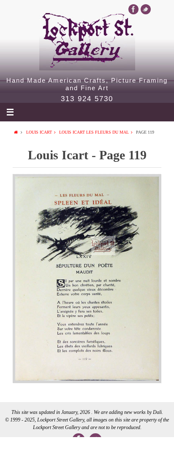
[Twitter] (146, 9)
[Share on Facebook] (17, 448)
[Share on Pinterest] (121, 448)
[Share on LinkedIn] (87, 448)
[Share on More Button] (156, 448)
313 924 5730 (87, 99)
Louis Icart (39, 132)
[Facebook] (133, 9)
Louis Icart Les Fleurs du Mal (94, 132)
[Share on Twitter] (52, 448)
